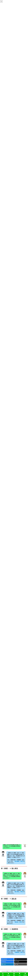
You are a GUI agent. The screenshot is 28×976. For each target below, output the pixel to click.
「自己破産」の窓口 (18, 861)
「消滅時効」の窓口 (18, 952)
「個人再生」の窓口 (18, 891)
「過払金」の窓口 (18, 922)
